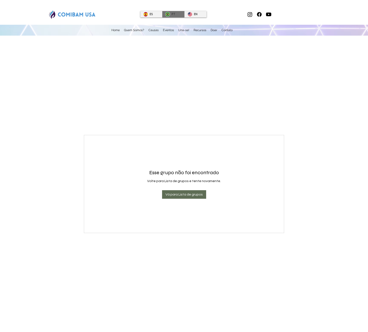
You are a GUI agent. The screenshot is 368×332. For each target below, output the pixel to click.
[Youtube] (269, 14)
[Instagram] (250, 14)
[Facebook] (259, 14)
